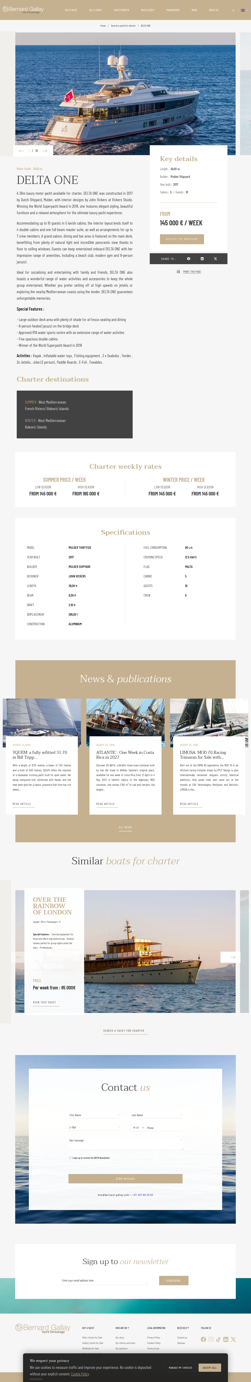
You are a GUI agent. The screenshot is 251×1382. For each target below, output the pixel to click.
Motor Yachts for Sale (92, 1337)
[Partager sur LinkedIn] (202, 258)
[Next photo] (46, 150)
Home (103, 25)
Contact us (182, 1337)
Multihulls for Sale (90, 1348)
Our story (120, 1337)
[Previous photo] (20, 150)
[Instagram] (211, 1339)
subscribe (173, 1280)
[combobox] (132, 1127)
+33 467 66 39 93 (143, 1194)
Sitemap (181, 1342)
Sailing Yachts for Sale (92, 1342)
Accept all (210, 1367)
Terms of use (153, 1348)
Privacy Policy (153, 1337)
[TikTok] (218, 1339)
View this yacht (44, 1002)
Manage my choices (180, 1367)
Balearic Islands (58, 408)
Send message (125, 1178)
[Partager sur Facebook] (188, 258)
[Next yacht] (229, 951)
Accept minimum (36, 1378)
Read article (22, 804)
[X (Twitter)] (233, 1339)
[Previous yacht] (22, 951)
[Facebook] (203, 1339)
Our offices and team (125, 1342)
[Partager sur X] (215, 258)
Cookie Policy (80, 1373)
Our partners (122, 1348)
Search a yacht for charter (123, 25)
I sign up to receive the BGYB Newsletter (91, 1157)
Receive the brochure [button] (182, 239)
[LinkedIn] (226, 1339)
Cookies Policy (154, 1342)
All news (125, 827)
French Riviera (35, 408)
